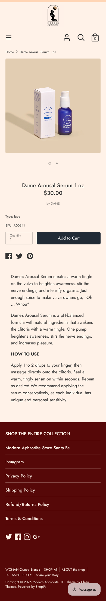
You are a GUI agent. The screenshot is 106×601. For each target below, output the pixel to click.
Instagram (14, 462)
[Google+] (37, 537)
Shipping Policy (20, 490)
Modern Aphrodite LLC (48, 582)
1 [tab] (49, 163)
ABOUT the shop (73, 569)
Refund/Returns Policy (27, 504)
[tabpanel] (53, 108)
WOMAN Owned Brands (22, 569)
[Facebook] (18, 537)
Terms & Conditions (24, 518)
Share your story (47, 575)
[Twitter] (9, 537)
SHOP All (51, 569)
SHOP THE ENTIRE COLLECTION (37, 434)
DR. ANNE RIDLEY (18, 575)
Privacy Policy (18, 476)
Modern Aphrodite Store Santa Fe (37, 448)
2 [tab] (57, 163)
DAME (55, 203)
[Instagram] (28, 537)
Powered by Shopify (32, 586)
